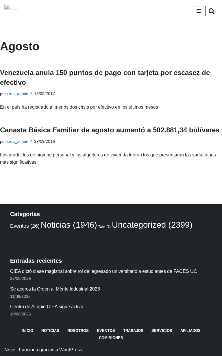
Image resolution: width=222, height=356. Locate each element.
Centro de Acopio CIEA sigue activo (46, 306)
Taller (104, 226)
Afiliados (190, 330)
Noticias (69, 224)
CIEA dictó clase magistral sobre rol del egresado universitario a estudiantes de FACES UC (103, 271)
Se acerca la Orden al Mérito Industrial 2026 (55, 288)
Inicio (27, 330)
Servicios (161, 330)
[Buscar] (211, 11)
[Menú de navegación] (199, 11)
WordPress (70, 349)
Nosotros (78, 330)
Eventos (25, 226)
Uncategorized (152, 224)
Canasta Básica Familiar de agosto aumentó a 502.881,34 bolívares (109, 130)
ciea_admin (17, 93)
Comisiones (111, 338)
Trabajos (133, 330)
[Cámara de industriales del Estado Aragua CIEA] (11, 11)
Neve (9, 349)
